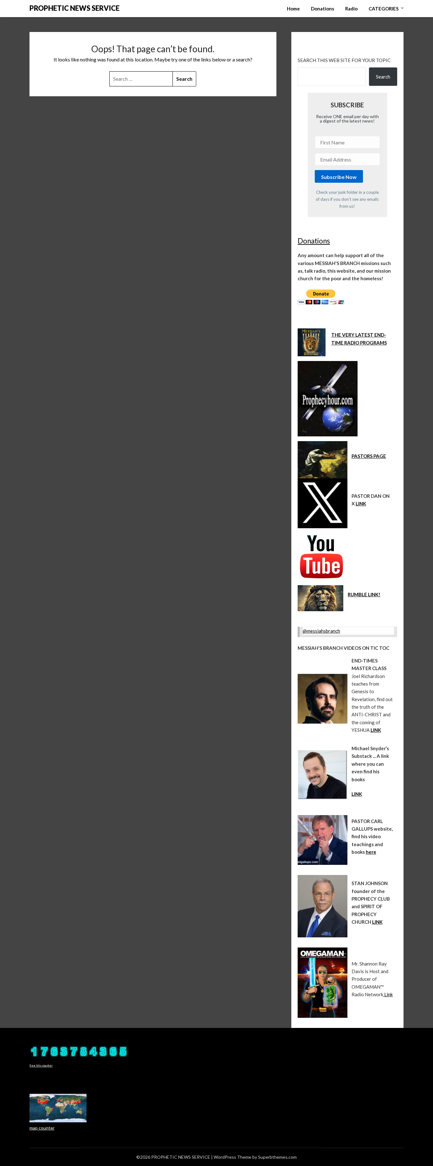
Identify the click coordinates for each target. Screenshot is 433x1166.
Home (293, 8)
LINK (361, 503)
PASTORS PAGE (369, 456)
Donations (322, 8)
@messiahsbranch (321, 631)
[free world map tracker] (58, 1120)
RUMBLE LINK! (364, 594)
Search (383, 76)
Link (388, 994)
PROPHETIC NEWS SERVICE (74, 8)
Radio (351, 8)
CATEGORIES (383, 8)
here (371, 852)
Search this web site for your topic (344, 60)
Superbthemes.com (277, 1157)
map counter (42, 1128)
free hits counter (41, 1065)
